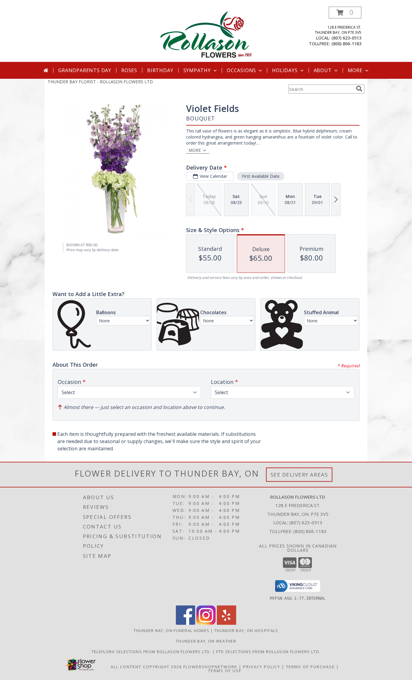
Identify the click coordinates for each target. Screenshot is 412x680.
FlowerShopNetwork (210, 666)
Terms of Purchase (310, 666)
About (323, 70)
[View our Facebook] (185, 623)
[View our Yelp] (226, 623)
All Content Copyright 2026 (146, 666)
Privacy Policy (261, 666)
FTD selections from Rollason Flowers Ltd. (268, 651)
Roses (129, 70)
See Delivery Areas (299, 474)
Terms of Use (225, 670)
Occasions (241, 70)
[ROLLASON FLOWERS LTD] (206, 34)
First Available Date (261, 176)
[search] (359, 88)
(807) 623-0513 (346, 38)
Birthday (160, 70)
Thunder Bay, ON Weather (206, 641)
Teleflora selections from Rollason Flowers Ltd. (152, 651)
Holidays (284, 70)
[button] (345, 12)
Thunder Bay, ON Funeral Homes (171, 630)
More (355, 70)
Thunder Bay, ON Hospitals (246, 630)
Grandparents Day (84, 70)
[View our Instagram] (206, 623)
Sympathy (197, 70)
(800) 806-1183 (346, 43)
